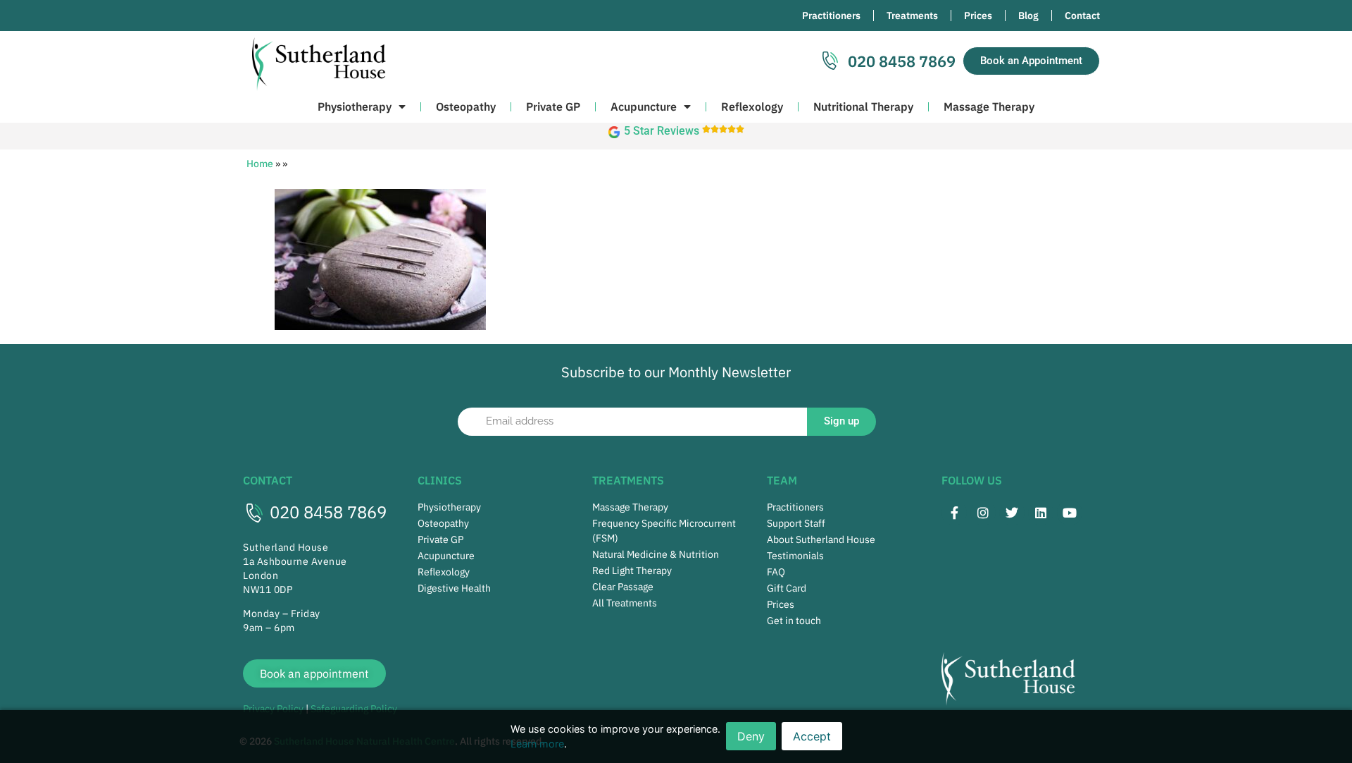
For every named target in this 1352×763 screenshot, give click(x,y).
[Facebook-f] (954, 512)
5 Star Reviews (661, 131)
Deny (751, 736)
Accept (812, 736)
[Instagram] (983, 512)
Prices (978, 15)
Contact (1082, 15)
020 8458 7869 (328, 512)
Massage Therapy (989, 106)
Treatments (912, 15)
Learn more (537, 744)
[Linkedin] (1040, 512)
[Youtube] (1069, 512)
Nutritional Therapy (863, 106)
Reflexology (752, 106)
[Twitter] (1012, 512)
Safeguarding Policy (354, 708)
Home (259, 163)
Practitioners (831, 15)
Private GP (553, 106)
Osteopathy (466, 106)
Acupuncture (644, 106)
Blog (1028, 15)
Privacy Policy (273, 708)
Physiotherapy (355, 106)
